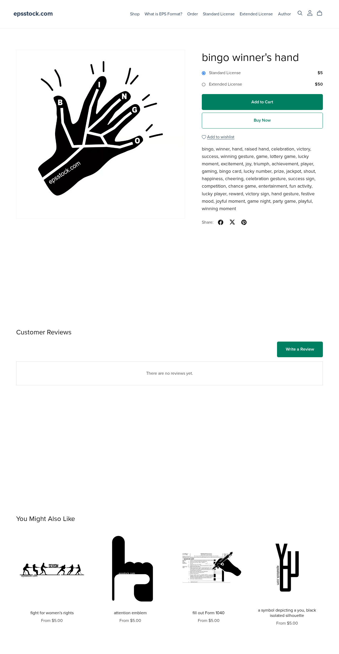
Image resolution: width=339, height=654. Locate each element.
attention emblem (130, 613)
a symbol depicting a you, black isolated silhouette (287, 613)
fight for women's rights (52, 613)
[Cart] (321, 13)
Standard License (219, 13)
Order (192, 13)
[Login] (310, 12)
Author (284, 13)
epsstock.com (33, 13)
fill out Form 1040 (209, 613)
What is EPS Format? (163, 13)
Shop (135, 13)
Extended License (256, 13)
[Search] (300, 13)
